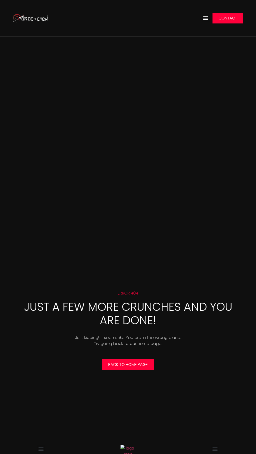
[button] (206, 18)
